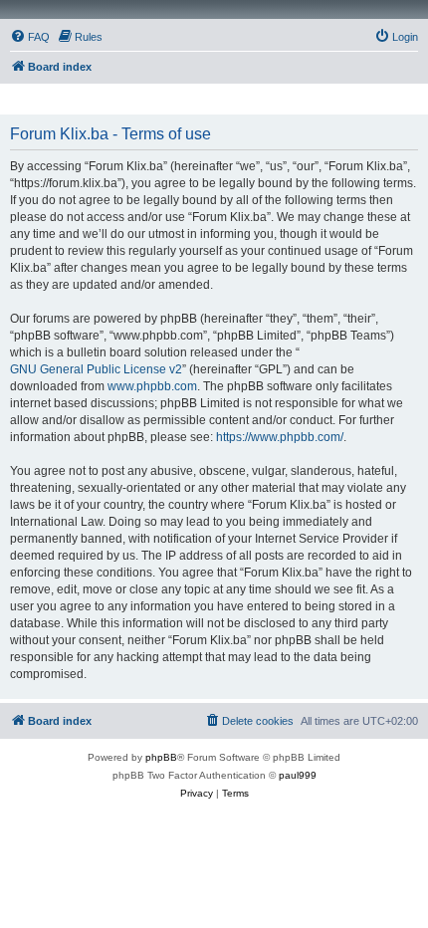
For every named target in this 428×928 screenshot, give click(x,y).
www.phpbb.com (152, 386)
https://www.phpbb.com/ (279, 437)
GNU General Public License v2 (96, 369)
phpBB (161, 757)
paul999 (298, 775)
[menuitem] (30, 37)
